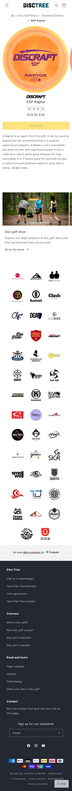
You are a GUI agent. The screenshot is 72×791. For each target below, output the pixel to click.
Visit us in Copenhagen (20, 578)
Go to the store (14, 249)
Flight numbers (15, 666)
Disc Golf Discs (28, 15)
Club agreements (17, 593)
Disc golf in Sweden (18, 645)
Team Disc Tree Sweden (21, 601)
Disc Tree (23, 773)
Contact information (37, 784)
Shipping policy (56, 779)
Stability (11, 673)
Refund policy (55, 773)
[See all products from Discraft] (36, 96)
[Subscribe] (59, 733)
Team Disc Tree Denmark (21, 586)
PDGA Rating (14, 681)
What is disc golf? (17, 622)
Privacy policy (18, 779)
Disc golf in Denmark (19, 637)
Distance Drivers (53, 15)
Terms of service (37, 779)
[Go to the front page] (12, 15)
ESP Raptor (38, 20)
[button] (6, 5)
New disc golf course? (20, 630)
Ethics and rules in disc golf (23, 689)
